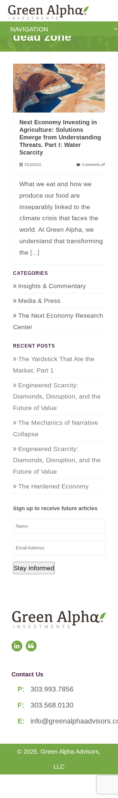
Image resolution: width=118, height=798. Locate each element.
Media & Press (39, 300)
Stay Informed (34, 567)
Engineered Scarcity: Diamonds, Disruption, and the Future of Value (57, 397)
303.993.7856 (52, 689)
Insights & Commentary (52, 285)
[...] (34, 252)
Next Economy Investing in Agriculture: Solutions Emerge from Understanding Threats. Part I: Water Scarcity (60, 137)
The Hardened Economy (53, 486)
